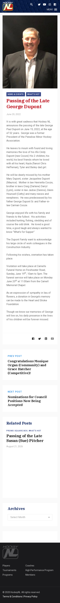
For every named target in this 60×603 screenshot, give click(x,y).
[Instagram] (49, 4)
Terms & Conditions (12, 596)
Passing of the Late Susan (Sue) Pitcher (24, 438)
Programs (8, 575)
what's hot (33, 94)
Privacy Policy (30, 596)
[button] (50, 9)
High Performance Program (39, 570)
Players (6, 565)
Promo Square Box (17, 431)
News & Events (16, 94)
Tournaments (9, 570)
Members (30, 575)
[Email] (52, 338)
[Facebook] (55, 4)
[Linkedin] (46, 338)
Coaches (29, 565)
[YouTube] (44, 4)
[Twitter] (39, 4)
